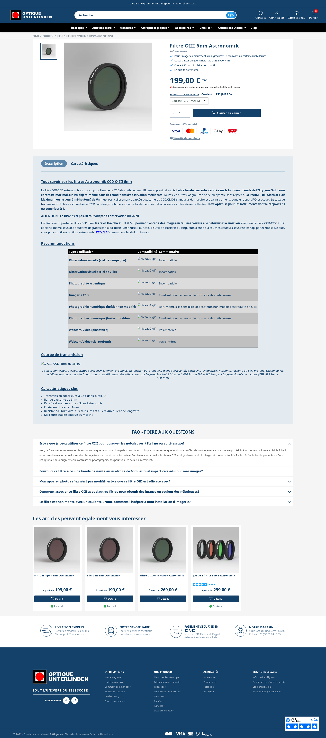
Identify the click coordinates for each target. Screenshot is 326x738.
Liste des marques (164, 710)
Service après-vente (115, 701)
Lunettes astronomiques (167, 691)
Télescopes (160, 686)
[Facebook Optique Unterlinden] (66, 700)
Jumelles (158, 705)
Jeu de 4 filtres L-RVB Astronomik (214, 575)
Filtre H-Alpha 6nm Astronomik (54, 575)
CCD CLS (101, 232)
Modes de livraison (115, 691)
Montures (159, 696)
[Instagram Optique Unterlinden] (74, 700)
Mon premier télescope (166, 677)
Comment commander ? (118, 686)
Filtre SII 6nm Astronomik (103, 575)
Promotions (209, 682)
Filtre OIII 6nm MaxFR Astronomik (162, 575)
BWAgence (57, 734)
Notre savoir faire (114, 682)
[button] (173, 113)
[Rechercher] (231, 15)
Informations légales (264, 677)
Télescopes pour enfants (167, 682)
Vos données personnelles (267, 691)
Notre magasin (113, 677)
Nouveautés (209, 677)
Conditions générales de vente (269, 682)
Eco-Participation (262, 686)
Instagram (209, 691)
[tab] (54, 163)
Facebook (208, 686)
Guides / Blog (112, 696)
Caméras (158, 701)
